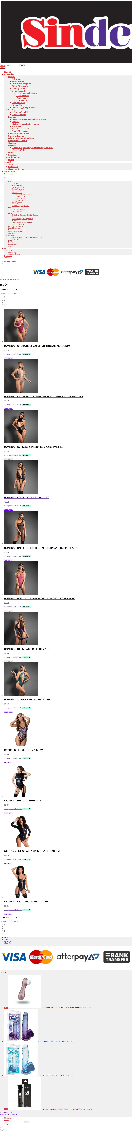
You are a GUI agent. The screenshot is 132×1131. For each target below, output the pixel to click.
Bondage (12, 110)
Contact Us (13, 167)
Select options (8, 358)
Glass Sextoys (18, 81)
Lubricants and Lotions (18, 133)
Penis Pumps (22, 98)
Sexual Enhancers (16, 136)
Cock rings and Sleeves (26, 93)
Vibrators (16, 79)
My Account (9, 171)
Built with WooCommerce (8, 1114)
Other (11, 159)
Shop (10, 164)
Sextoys (11, 76)
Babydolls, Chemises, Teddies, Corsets (29, 119)
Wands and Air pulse (21, 84)
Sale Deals (12, 155)
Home (2, 279)
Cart (6, 1124)
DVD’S (11, 152)
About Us (8, 162)
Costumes (16, 126)
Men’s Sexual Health (17, 140)
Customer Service (16, 169)
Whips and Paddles (20, 112)
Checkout (8, 174)
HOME (7, 72)
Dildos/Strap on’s (20, 86)
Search (22, 65)
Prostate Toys (22, 100)
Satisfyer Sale (14, 157)
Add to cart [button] (7, 762)
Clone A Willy (18, 150)
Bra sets (15, 121)
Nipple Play (17, 105)
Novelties (12, 145)
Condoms (12, 143)
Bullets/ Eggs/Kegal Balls (23, 107)
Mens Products (19, 91)
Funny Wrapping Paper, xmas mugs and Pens (32, 148)
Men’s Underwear (20, 131)
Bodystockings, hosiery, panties (26, 124)
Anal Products (18, 103)
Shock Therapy (19, 114)
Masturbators (22, 95)
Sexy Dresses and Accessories (25, 129)
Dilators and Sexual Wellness (21, 138)
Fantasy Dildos (19, 88)
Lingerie (12, 117)
